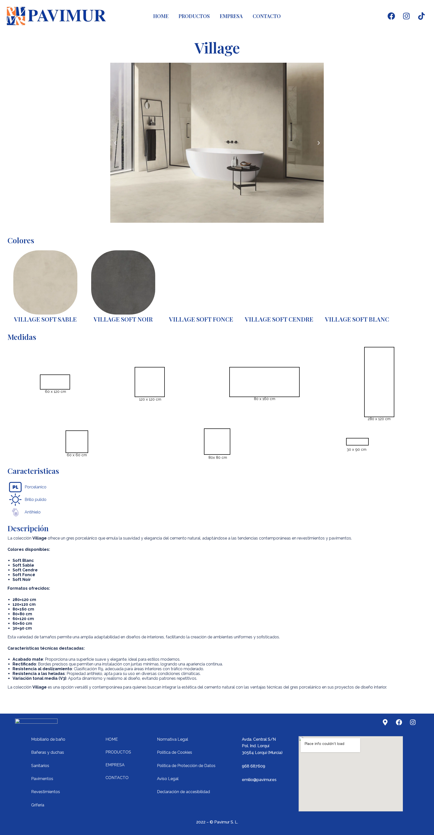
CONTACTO (267, 16)
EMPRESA (231, 16)
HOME (161, 16)
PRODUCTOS (194, 16)
